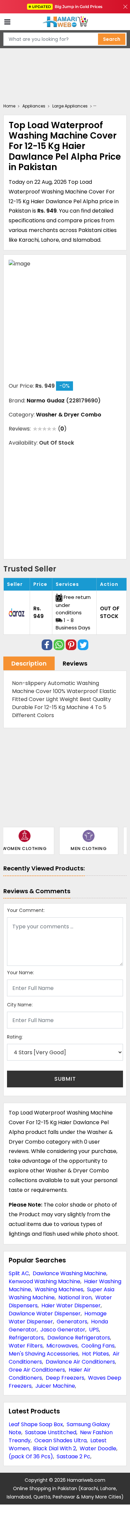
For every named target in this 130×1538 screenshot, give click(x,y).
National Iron (75, 1297)
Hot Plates (95, 1354)
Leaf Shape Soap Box (36, 1424)
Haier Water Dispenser (71, 1305)
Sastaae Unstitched (50, 1432)
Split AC (19, 1273)
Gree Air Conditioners (37, 1370)
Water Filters (26, 1346)
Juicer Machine (55, 1386)
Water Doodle (98, 1448)
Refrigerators (26, 1337)
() (62, 429)
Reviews (75, 663)
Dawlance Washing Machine (69, 1273)
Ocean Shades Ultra (60, 1440)
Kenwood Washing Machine (44, 1281)
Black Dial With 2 (54, 1448)
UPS (94, 1329)
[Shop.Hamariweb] (65, 21)
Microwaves (62, 1346)
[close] (125, 7)
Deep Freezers (65, 1378)
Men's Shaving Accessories (43, 1354)
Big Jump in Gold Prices (67, 6)
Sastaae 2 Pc (73, 1456)
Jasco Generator (62, 1329)
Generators (72, 1321)
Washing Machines (59, 1289)
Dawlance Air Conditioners (80, 1362)
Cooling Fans (98, 1346)
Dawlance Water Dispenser (45, 1313)
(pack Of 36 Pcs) (31, 1456)
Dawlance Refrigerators (78, 1337)
